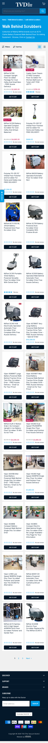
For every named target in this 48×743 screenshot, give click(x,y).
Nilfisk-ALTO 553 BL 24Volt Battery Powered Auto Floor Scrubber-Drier (12, 226)
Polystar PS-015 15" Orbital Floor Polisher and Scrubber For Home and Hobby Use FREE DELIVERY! (12, 177)
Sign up (35, 703)
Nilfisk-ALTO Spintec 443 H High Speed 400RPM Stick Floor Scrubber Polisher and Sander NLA (13, 628)
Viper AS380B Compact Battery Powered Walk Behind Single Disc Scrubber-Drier (13, 528)
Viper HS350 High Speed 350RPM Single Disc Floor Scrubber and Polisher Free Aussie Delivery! (35, 478)
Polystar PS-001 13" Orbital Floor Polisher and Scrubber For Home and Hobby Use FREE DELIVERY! (34, 127)
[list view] (44, 46)
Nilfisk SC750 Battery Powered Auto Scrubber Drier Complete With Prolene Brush (34, 227)
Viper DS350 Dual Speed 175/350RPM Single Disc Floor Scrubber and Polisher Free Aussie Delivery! (35, 428)
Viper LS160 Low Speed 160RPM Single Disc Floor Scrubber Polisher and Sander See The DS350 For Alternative (12, 579)
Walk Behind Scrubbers (15, 20)
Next (28, 658)
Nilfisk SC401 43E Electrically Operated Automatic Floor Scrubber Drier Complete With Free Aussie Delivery (12, 329)
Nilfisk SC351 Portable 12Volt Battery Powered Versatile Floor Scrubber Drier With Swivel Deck (13, 277)
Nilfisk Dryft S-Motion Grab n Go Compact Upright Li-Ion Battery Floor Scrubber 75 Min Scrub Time (13, 428)
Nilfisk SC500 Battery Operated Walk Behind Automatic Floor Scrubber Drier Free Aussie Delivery (35, 277)
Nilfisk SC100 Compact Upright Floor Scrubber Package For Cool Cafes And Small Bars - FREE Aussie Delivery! (12, 80)
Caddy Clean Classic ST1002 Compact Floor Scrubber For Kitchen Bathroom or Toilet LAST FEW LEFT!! (34, 78)
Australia (23, 714)
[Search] (43, 10)
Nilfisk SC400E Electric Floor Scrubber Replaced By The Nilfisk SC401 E (35, 627)
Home (4, 20)
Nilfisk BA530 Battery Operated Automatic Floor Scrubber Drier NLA (34, 176)
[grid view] (39, 46)
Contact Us (30, 37)
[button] (2, 196)
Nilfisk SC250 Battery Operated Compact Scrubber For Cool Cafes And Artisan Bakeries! (12, 127)
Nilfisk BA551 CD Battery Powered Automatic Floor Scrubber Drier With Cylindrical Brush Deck (34, 579)
